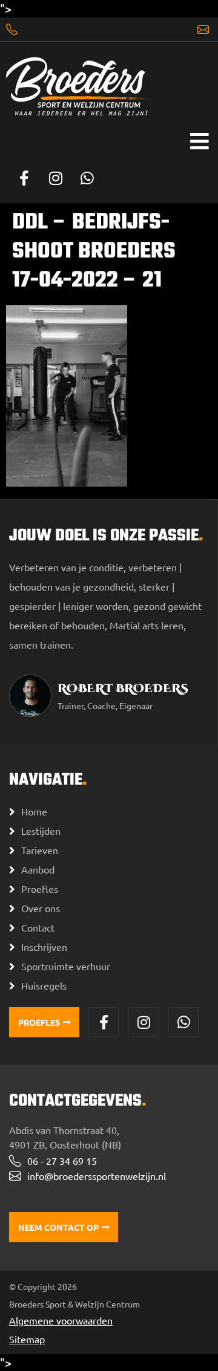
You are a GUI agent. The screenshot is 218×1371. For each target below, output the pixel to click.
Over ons (40, 908)
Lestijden (41, 831)
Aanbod (37, 869)
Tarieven (39, 850)
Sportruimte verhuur (65, 966)
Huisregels (44, 985)
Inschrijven (44, 947)
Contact (37, 927)
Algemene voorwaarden (61, 1320)
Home (34, 811)
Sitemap (27, 1339)
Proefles (39, 889)
